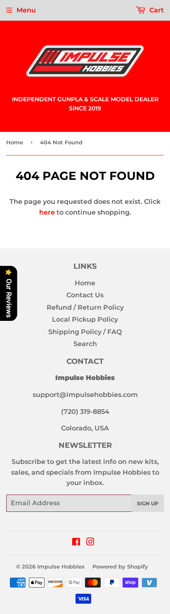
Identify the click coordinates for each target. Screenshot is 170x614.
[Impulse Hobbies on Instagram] (90, 543)
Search (85, 344)
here (47, 212)
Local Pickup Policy (85, 319)
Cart (156, 10)
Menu (26, 10)
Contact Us (85, 295)
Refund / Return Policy (85, 307)
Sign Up (147, 503)
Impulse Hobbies (61, 566)
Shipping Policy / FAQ (85, 332)
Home (14, 142)
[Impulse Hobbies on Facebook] (76, 543)
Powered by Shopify (120, 566)
